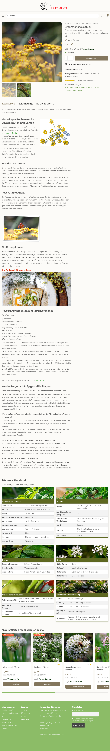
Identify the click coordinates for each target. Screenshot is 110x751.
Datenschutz (6, 729)
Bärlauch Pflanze (41, 667)
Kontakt (24, 710)
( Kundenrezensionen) (85, 80)
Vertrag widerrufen (9, 726)
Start (67, 24)
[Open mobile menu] (3, 16)
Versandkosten (88, 49)
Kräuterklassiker (71, 76)
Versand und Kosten (10, 713)
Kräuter (75, 24)
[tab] (8, 104)
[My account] (102, 16)
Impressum (6, 719)
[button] (4, 52)
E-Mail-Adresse (77, 711)
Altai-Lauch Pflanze (11, 667)
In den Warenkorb (91, 58)
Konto (23, 716)
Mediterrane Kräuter (89, 24)
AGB (3, 716)
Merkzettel (25, 719)
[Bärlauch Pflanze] (47, 647)
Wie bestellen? (7, 710)
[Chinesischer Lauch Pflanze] (78, 647)
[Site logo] (55, 5)
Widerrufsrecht (8, 722)
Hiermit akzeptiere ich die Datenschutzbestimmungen (83, 720)
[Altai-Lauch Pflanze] (16, 647)
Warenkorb (25, 713)
